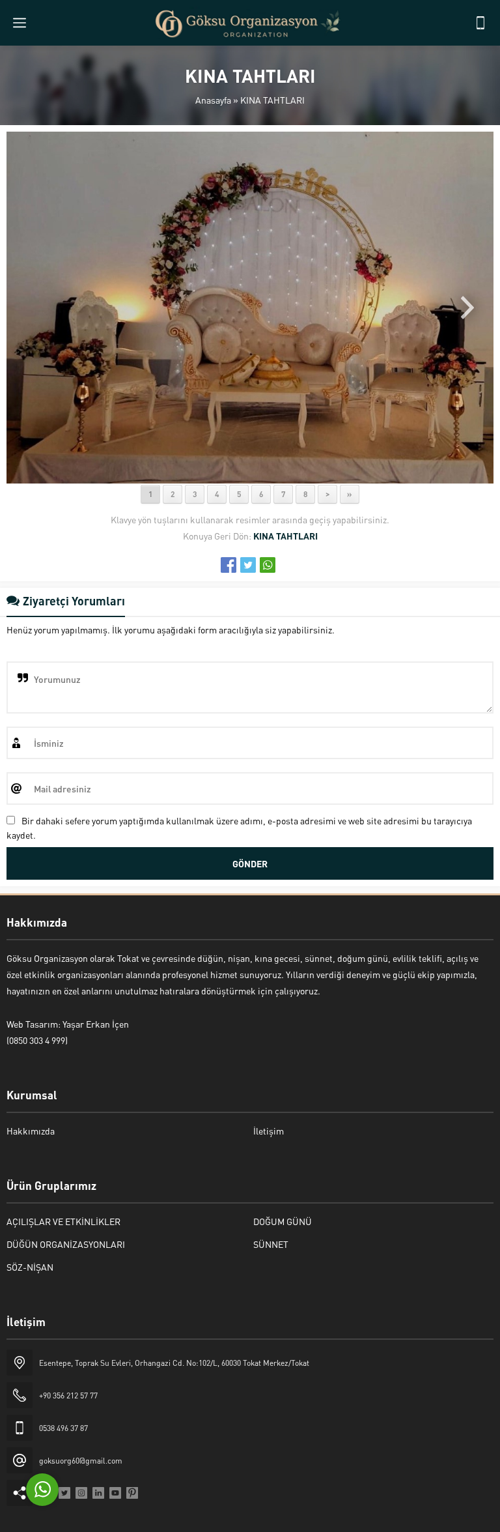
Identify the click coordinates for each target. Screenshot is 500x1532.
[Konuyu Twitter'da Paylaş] (248, 565)
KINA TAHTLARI (272, 100)
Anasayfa (213, 100)
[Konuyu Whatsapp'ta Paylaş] (267, 565)
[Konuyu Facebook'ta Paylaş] (228, 565)
